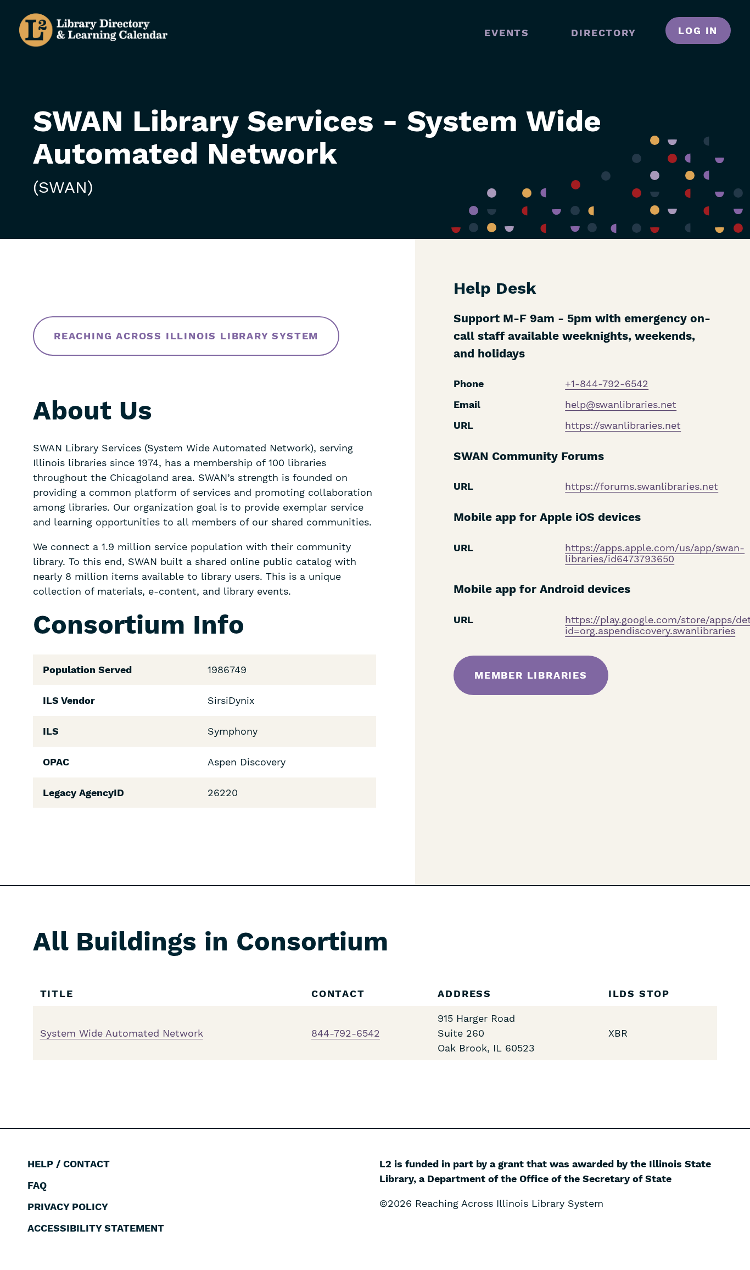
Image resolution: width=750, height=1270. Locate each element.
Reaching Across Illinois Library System (186, 336)
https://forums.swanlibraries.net (641, 486)
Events (506, 32)
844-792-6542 (345, 1033)
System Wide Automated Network (121, 1033)
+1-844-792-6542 (606, 383)
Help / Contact (68, 1164)
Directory (603, 32)
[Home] (93, 30)
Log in (698, 30)
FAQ (37, 1185)
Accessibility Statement (95, 1228)
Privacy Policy (67, 1206)
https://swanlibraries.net (623, 425)
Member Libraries (530, 675)
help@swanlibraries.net (620, 404)
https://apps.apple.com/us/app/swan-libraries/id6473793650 (655, 553)
